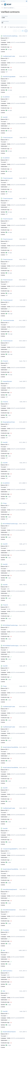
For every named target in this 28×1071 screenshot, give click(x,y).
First (15, 30)
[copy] (26, 36)
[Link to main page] (8, 4)
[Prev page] (19, 31)
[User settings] (26, 1)
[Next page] (26, 31)
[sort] (5, 27)
